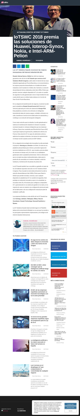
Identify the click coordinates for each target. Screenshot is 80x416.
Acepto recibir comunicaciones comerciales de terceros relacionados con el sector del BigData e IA (59, 181)
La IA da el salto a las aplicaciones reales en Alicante (60, 80)
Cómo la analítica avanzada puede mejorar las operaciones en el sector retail (59, 286)
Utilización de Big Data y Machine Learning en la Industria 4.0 (60, 309)
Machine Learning (60, 327)
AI (58, 76)
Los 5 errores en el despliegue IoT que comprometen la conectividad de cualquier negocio (39, 369)
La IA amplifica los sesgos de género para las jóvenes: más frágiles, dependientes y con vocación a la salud (61, 122)
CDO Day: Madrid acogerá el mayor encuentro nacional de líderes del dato (61, 97)
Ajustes (70, 410)
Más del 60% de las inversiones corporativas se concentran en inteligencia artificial (61, 88)
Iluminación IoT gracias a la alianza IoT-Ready (59, 339)
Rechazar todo (70, 407)
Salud (57, 329)
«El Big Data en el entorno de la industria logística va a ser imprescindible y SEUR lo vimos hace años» (60, 301)
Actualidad (21, 32)
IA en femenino (61, 127)
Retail (57, 295)
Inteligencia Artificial (60, 294)
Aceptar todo (70, 404)
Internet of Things (41, 32)
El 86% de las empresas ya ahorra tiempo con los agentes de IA (60, 71)
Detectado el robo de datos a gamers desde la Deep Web (60, 333)
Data (61, 325)
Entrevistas (63, 306)
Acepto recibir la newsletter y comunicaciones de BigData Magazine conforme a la (59, 173)
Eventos (29, 32)
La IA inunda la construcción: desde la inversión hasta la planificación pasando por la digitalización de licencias (60, 110)
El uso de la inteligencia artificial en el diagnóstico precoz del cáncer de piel (60, 318)
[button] (66, 3)
